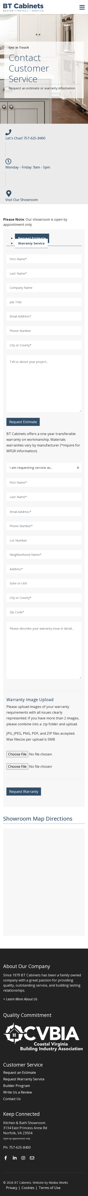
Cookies (28, 1187)
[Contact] (33, 1158)
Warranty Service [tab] (31, 243)
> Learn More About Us (20, 999)
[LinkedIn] (16, 1158)
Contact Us (12, 1099)
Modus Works (58, 1183)
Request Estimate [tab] (32, 238)
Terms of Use (49, 1187)
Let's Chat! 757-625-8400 (25, 138)
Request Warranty (23, 791)
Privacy (11, 1187)
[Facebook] (7, 1158)
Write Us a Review (17, 1092)
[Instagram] (24, 1158)
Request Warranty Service (23, 1079)
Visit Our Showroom (21, 199)
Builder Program (16, 1085)
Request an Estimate (19, 1072)
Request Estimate (23, 422)
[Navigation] (82, 7)
